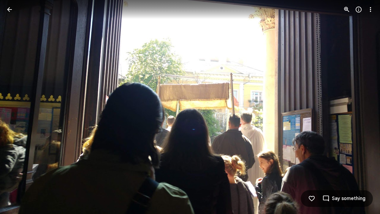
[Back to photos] (9, 9)
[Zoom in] (347, 9)
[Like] (311, 198)
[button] (16, 107)
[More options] (370, 9)
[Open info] (359, 9)
